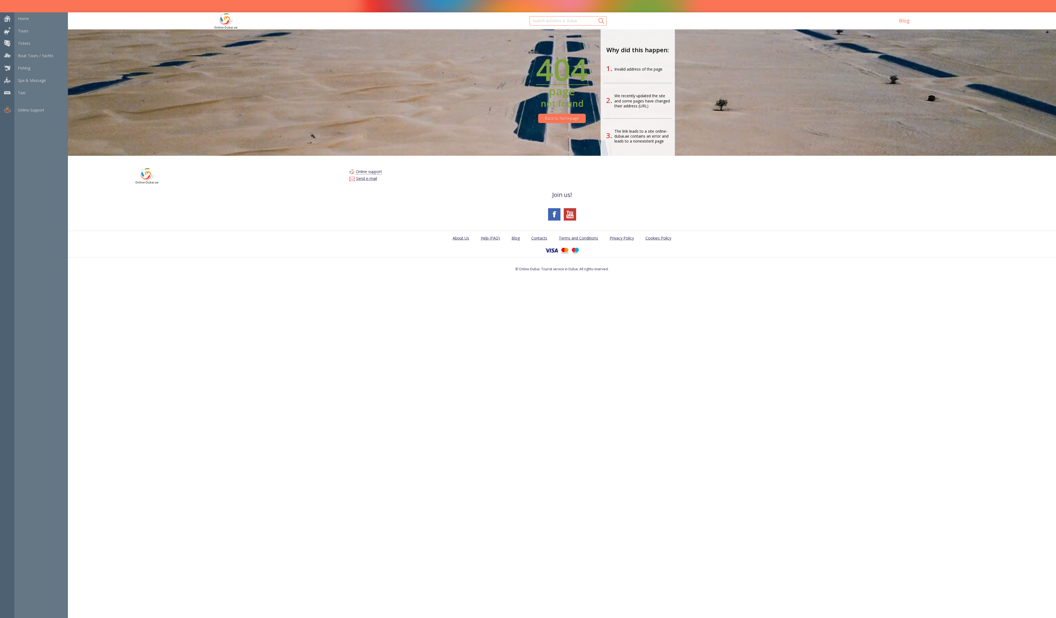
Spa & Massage (32, 80)
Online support (369, 171)
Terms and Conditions (578, 238)
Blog (904, 20)
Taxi (21, 92)
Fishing (24, 68)
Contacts (539, 238)
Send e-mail (366, 178)
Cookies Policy (658, 238)
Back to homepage (562, 118)
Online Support (31, 110)
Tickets (24, 43)
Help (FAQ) (490, 238)
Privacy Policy (622, 238)
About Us (461, 238)
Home (23, 18)
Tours (23, 31)
